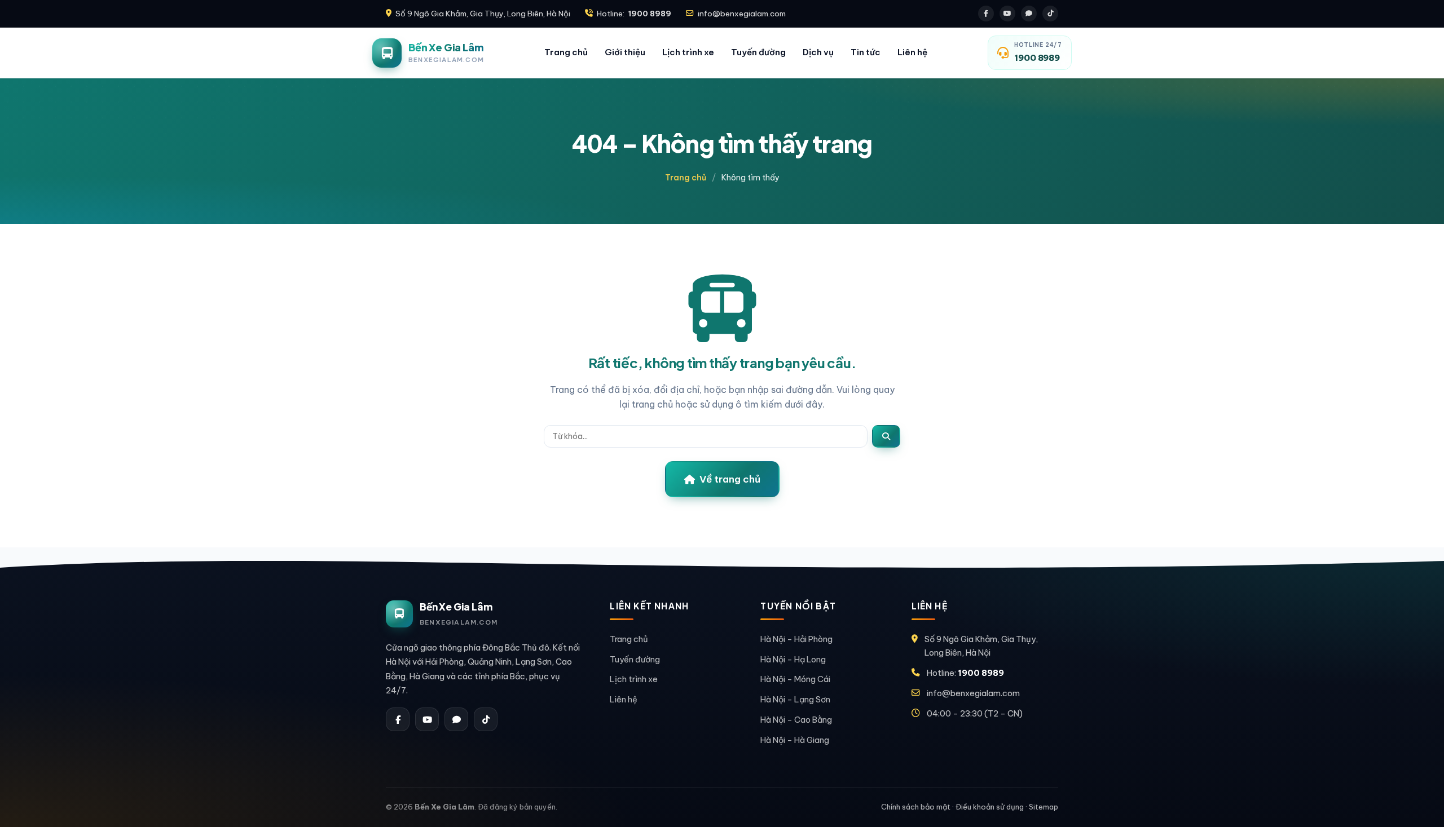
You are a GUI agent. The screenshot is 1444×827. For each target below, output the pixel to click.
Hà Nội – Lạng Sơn (795, 699)
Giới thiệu (625, 52)
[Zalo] (1029, 13)
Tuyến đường (758, 52)
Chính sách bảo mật (915, 806)
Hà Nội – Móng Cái (795, 679)
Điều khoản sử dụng (990, 806)
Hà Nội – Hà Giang (794, 740)
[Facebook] (986, 13)
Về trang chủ (729, 479)
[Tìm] (886, 436)
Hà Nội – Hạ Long (793, 659)
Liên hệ (912, 52)
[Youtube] (1007, 13)
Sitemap (1043, 806)
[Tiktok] (1050, 13)
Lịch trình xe (688, 52)
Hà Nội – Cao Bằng (796, 719)
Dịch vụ (818, 52)
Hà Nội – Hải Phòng (796, 639)
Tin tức (866, 52)
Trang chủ (566, 52)
